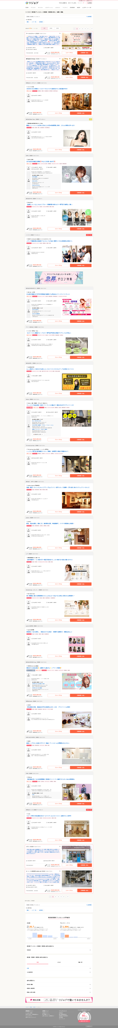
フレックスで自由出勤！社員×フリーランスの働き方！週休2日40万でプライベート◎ (50, 405)
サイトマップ (62, 1018)
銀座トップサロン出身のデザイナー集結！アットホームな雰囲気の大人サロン (48, 743)
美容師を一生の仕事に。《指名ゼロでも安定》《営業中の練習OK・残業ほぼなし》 (49, 632)
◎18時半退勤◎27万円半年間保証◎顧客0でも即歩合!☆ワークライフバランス (48, 294)
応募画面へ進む (84, 52)
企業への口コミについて (31, 1017)
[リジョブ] (32, 3)
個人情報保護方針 (63, 1014)
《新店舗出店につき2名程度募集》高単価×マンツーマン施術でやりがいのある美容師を (50, 779)
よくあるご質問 (29, 1013)
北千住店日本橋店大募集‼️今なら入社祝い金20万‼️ (40, 161)
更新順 (57, 28)
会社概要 (61, 1017)
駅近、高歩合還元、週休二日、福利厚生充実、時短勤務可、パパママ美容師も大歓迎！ (50, 523)
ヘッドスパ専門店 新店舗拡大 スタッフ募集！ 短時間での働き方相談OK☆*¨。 (48, 451)
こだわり (59, 962)
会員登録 (90, 2)
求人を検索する (63, 2)
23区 (28, 968)
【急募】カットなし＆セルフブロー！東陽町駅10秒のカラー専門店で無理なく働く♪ (49, 204)
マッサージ (65, 7)
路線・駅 (80, 962)
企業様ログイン (89, 0)
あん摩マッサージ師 (86, 7)
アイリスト (33, 7)
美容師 (27, 7)
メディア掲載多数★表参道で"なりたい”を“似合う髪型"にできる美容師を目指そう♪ (49, 241)
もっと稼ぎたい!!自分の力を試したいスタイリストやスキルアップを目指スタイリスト (50, 369)
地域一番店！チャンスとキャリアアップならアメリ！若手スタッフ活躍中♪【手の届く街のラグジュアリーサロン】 (58, 487)
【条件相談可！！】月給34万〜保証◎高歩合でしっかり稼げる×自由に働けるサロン (49, 559)
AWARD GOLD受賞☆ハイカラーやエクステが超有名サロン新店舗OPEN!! (47, 88)
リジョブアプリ (29, 1015)
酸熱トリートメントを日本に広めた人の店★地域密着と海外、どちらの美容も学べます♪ (50, 125)
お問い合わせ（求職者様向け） (32, 1014)
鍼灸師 (78, 7)
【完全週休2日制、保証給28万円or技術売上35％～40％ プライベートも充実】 (48, 707)
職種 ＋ (28, 21)
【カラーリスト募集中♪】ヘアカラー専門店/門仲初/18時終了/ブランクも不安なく (48, 333)
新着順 (51, 28)
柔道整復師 (72, 7)
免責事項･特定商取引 (63, 1015)
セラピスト (57, 7)
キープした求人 (73, 2)
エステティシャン (49, 7)
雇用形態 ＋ (41, 21)
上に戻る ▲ (89, 1026)
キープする (70, 52)
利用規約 (61, 1013)
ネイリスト (40, 7)
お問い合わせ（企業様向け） (48, 1015)
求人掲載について (82, 0)
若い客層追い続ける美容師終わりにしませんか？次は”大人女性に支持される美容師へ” (50, 595)
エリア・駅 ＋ (34, 21)
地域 (38, 962)
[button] (59, 95)
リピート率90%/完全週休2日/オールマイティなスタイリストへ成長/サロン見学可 (48, 816)
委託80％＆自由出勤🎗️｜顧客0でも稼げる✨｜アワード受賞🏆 (43, 668)
